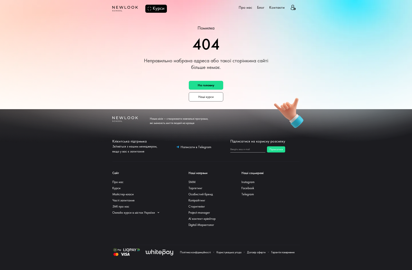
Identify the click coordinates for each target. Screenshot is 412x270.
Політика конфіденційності (195, 252)
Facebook (247, 188)
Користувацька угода (228, 252)
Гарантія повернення (283, 252)
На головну (206, 85)
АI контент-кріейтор (202, 219)
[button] (137, 212)
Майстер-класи (123, 194)
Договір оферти (256, 252)
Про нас (245, 7)
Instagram (248, 182)
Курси (116, 188)
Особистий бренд (200, 194)
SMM (192, 182)
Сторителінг (196, 206)
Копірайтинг (196, 200)
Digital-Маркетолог (201, 225)
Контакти (277, 7)
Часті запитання (123, 200)
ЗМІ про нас (120, 206)
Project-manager (199, 212)
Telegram (247, 194)
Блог (260, 7)
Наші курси (206, 97)
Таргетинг (195, 188)
